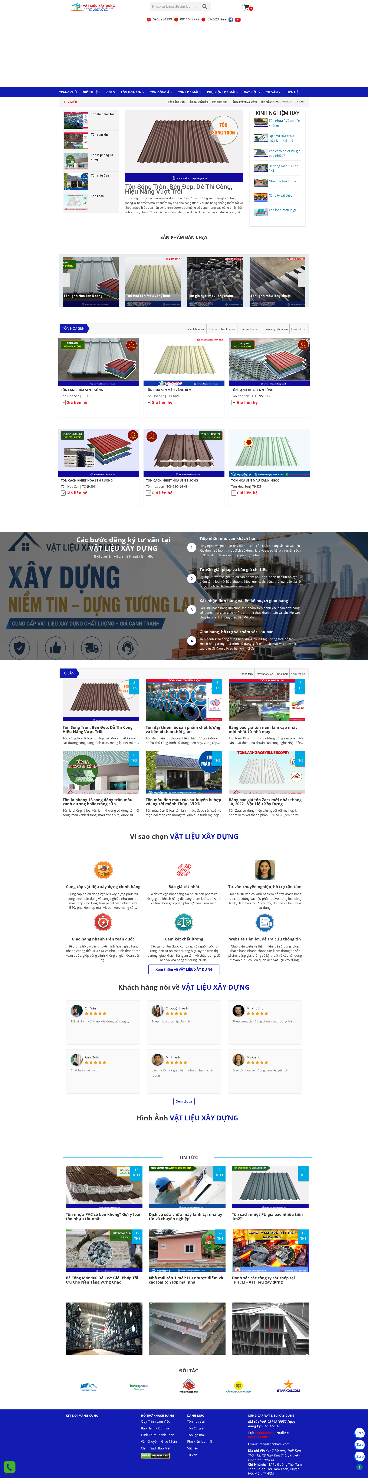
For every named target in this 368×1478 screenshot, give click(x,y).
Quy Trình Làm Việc (155, 1421)
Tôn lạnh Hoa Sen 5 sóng (83, 295)
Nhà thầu (282, 674)
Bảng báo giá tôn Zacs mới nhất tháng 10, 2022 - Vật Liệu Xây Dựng (265, 802)
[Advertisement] (184, 55)
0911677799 (189, 19)
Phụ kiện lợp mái (199, 1441)
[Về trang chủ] (94, 7)
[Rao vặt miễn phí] (87, 1387)
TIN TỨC (188, 1157)
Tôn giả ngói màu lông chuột (210, 295)
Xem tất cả (298, 329)
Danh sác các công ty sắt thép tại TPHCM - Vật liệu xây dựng (263, 1280)
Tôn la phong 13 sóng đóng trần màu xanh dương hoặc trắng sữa (97, 802)
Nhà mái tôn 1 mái (282, 181)
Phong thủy (246, 674)
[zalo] (359, 1445)
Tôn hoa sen (73, 328)
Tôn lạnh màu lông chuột (271, 295)
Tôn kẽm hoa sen (249, 329)
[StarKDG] (237, 1387)
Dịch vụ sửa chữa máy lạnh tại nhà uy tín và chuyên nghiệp (185, 1216)
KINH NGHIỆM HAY (277, 113)
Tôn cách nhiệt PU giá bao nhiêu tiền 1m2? (267, 1216)
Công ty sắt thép (280, 195)
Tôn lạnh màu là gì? (283, 210)
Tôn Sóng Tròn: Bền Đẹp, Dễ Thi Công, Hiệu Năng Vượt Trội (98, 729)
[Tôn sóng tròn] (184, 146)
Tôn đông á (195, 1428)
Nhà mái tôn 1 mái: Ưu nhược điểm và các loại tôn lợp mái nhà (186, 1280)
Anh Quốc (92, 1057)
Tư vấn (68, 673)
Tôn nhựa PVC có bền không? (284, 122)
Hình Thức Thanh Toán (157, 1435)
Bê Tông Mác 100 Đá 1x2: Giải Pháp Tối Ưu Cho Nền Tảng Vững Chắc (102, 1280)
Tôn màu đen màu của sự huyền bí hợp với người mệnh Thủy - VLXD (183, 802)
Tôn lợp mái (196, 1435)
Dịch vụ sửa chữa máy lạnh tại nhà (281, 138)
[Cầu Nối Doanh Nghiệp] (187, 1387)
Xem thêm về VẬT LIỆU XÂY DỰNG (184, 969)
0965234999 (162, 19)
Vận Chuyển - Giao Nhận (159, 1441)
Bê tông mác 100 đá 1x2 (283, 168)
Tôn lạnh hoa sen (194, 329)
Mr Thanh (173, 1057)
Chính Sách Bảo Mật (155, 1448)
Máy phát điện (265, 674)
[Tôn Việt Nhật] (137, 1387)
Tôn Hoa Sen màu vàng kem (148, 295)
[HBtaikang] (287, 1387)
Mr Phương (255, 1008)
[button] (301, 280)
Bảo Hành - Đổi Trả (155, 1428)
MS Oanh (253, 1057)
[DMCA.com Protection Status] (155, 1455)
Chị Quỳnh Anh (177, 1008)
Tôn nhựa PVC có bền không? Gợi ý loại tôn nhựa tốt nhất (103, 1216)
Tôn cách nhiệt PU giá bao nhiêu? (284, 153)
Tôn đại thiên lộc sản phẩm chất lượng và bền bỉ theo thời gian (183, 729)
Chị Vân (90, 1008)
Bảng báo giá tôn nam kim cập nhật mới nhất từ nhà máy (263, 729)
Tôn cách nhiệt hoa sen (222, 329)
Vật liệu (192, 1448)
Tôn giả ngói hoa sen (275, 329)
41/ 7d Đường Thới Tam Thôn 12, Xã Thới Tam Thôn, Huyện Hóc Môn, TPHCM (274, 1455)
